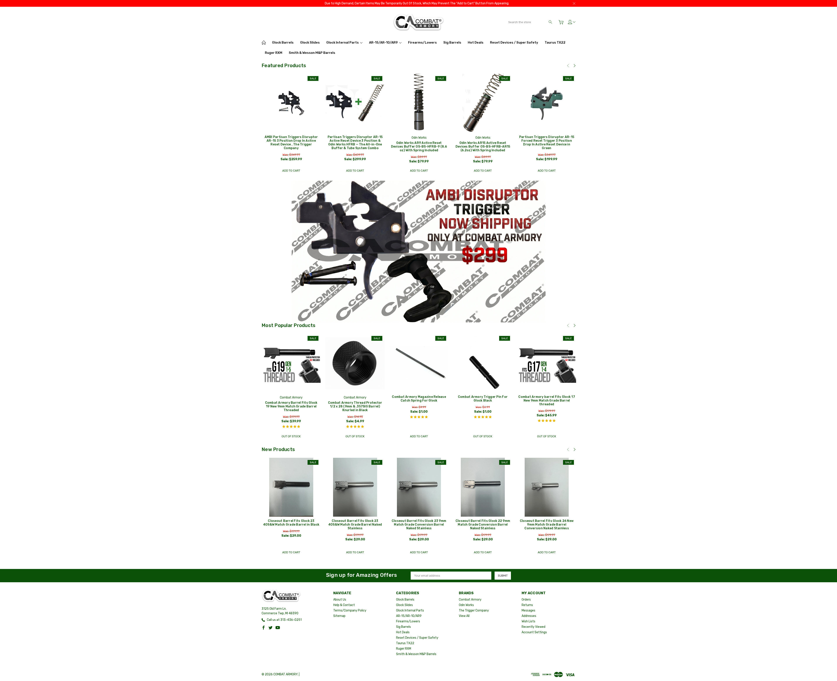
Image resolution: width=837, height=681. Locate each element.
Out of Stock (291, 436)
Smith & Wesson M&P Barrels (312, 53)
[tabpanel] (291, 124)
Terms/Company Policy (349, 610)
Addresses (529, 616)
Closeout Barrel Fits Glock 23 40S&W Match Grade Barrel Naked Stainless (355, 524)
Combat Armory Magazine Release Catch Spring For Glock (419, 398)
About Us (339, 599)
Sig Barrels (452, 42)
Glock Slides (310, 42)
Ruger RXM (273, 53)
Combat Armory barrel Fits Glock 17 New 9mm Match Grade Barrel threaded (546, 400)
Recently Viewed (533, 627)
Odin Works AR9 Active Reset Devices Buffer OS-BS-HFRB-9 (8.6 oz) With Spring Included (419, 146)
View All (464, 616)
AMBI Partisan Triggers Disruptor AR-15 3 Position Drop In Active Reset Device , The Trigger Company (291, 142)
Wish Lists (528, 621)
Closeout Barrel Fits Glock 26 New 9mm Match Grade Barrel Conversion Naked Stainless (546, 524)
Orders (526, 599)
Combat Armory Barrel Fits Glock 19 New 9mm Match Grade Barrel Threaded (291, 406)
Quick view (291, 115)
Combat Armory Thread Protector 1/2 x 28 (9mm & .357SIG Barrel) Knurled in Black (355, 406)
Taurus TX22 (555, 42)
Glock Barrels (283, 42)
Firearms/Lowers (422, 42)
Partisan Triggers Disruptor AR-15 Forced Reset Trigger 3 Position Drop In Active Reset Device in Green (546, 142)
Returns (527, 605)
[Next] (574, 65)
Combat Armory (470, 599)
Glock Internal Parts (342, 42)
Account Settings (534, 632)
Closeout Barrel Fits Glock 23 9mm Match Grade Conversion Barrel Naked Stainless (419, 524)
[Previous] (568, 65)
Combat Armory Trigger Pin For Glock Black (483, 398)
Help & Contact (344, 605)
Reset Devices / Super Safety (514, 42)
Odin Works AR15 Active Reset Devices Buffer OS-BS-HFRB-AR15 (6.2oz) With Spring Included (483, 146)
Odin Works (466, 605)
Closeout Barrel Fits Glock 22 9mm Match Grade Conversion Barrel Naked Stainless (483, 524)
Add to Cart (291, 170)
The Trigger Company (474, 610)
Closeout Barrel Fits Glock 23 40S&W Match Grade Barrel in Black (291, 522)
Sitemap (339, 616)
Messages (528, 610)
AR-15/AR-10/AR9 (383, 42)
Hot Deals (475, 42)
